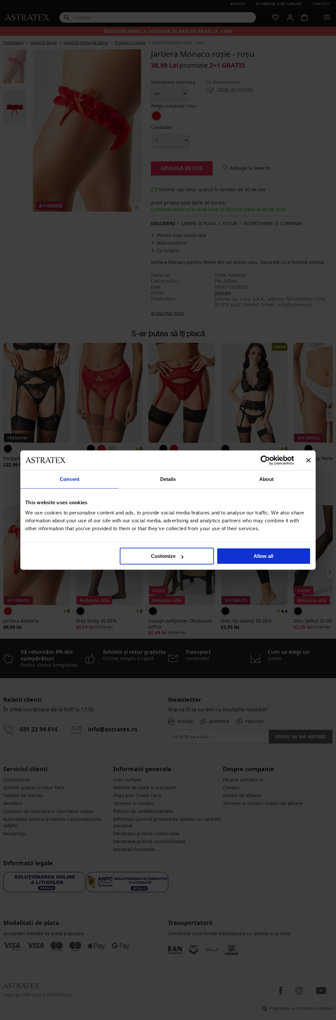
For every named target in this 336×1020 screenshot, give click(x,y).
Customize (163, 556)
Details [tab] (168, 479)
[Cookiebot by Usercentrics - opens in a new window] (265, 460)
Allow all (263, 556)
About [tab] (266, 479)
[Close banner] (308, 460)
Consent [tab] (69, 479)
